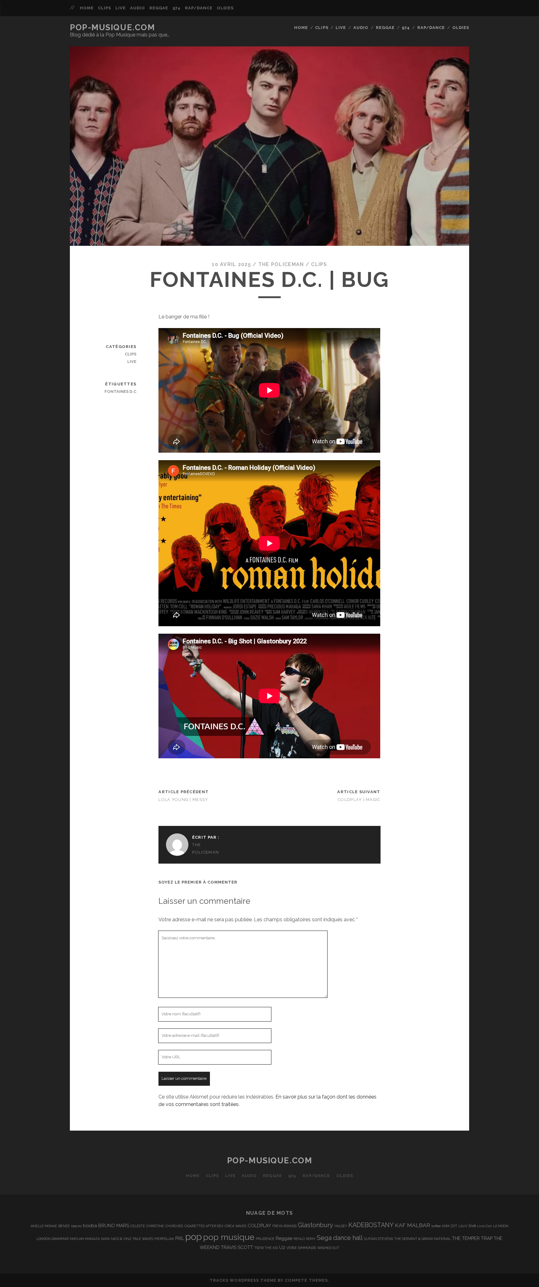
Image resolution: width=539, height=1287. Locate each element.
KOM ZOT (449, 1226)
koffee (436, 1226)
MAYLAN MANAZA (85, 1239)
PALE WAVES (143, 1239)
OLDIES (225, 8)
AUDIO (137, 8)
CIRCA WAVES (235, 1226)
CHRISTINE (155, 1226)
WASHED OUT (328, 1248)
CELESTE (137, 1226)
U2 (282, 1247)
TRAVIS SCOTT (237, 1247)
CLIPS (104, 8)
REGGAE (158, 8)
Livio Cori (484, 1226)
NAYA (105, 1239)
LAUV (463, 1226)
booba (90, 1225)
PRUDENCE (265, 1239)
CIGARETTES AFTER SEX (203, 1226)
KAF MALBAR (412, 1225)
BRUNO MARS (113, 1225)
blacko (76, 1226)
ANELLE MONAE (44, 1226)
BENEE (64, 1226)
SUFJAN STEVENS (378, 1239)
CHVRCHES (174, 1226)
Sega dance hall (340, 1238)
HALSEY (340, 1226)
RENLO (299, 1239)
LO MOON (500, 1226)
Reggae (284, 1238)
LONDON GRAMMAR (52, 1239)
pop (193, 1236)
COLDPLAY (259, 1225)
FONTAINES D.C (120, 391)
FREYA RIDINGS (284, 1226)
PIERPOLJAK (164, 1239)
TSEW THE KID (266, 1248)
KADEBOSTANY (371, 1225)
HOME (87, 8)
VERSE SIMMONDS (301, 1248)
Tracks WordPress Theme (243, 1280)
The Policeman (281, 264)
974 (176, 8)
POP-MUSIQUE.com (112, 27)
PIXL (179, 1238)
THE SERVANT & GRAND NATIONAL (422, 1239)
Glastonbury (315, 1225)
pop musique (229, 1237)
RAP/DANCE (198, 8)
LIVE (120, 8)
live (472, 1225)
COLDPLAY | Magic (359, 799)
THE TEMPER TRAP (472, 1238)
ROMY (311, 1239)
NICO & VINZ (121, 1239)
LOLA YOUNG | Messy (183, 799)
